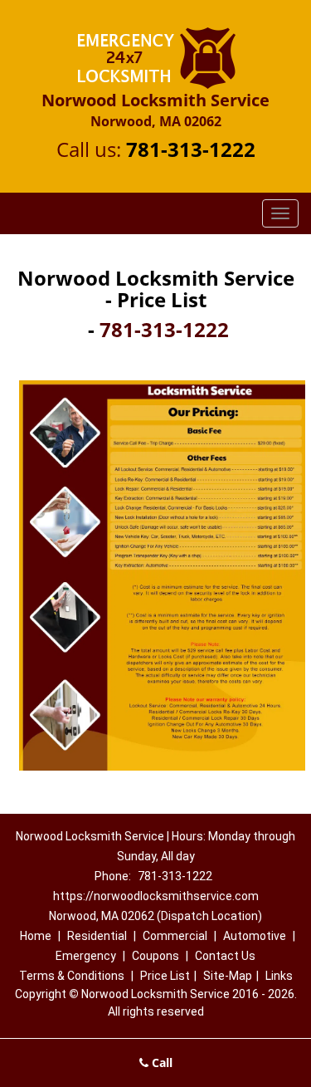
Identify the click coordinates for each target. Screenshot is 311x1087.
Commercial (175, 936)
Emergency (86, 955)
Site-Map (227, 975)
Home (35, 936)
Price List (165, 975)
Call (160, 1062)
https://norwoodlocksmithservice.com (156, 896)
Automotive (254, 936)
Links (279, 975)
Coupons (155, 955)
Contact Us (225, 955)
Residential (97, 936)
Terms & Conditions (71, 975)
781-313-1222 (190, 149)
